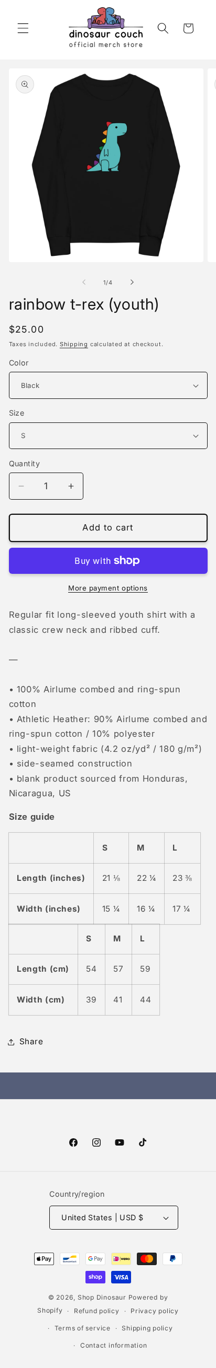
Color (19, 362)
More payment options (108, 588)
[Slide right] (132, 282)
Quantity (24, 463)
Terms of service (83, 1328)
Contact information (113, 1345)
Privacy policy (155, 1311)
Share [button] (31, 1041)
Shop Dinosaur (102, 1297)
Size (17, 412)
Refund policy (97, 1311)
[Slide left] (83, 282)
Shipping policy (147, 1328)
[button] (23, 28)
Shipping (74, 344)
